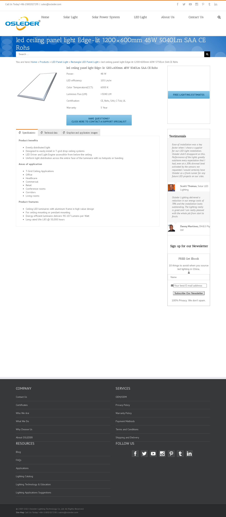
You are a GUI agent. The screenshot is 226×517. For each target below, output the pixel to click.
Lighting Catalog (24, 476)
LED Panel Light (60, 62)
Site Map (20, 512)
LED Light (140, 17)
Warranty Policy (124, 413)
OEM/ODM (121, 396)
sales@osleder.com (51, 4)
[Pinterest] (203, 4)
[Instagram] (196, 4)
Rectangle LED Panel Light (85, 62)
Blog (18, 451)
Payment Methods (125, 421)
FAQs (18, 460)
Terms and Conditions (127, 429)
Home (45, 17)
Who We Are (22, 413)
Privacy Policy (123, 405)
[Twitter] (184, 4)
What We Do (22, 421)
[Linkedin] (215, 4)
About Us (167, 17)
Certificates (22, 405)
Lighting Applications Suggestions (33, 492)
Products (44, 62)
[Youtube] (190, 4)
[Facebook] (177, 4)
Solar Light (70, 17)
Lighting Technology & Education (33, 484)
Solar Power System (106, 17)
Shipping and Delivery (127, 437)
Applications (22, 468)
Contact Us (196, 17)
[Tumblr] (209, 4)
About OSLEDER (24, 437)
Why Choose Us (24, 429)
